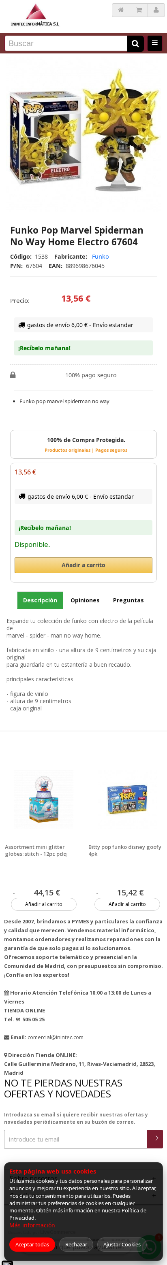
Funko (100, 256)
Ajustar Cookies (122, 1244)
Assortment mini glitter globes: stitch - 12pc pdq (36, 850)
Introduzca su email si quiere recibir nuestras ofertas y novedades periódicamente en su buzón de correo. (76, 1118)
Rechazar (76, 1244)
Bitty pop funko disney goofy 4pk (124, 850)
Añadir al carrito (43, 904)
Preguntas (128, 600)
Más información (32, 1225)
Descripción (40, 600)
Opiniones (85, 600)
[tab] (40, 600)
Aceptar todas (32, 1244)
